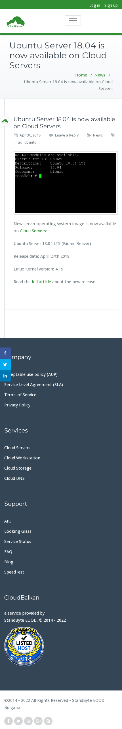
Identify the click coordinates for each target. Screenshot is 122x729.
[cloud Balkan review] (61, 646)
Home (81, 75)
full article (41, 281)
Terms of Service (20, 394)
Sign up (111, 5)
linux (18, 142)
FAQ (8, 551)
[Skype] (48, 721)
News (99, 75)
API (7, 521)
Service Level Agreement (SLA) (33, 384)
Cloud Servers (33, 230)
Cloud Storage (17, 468)
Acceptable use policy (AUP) (31, 374)
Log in (94, 5)
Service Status (17, 541)
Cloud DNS (14, 478)
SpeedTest (14, 572)
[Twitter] (18, 721)
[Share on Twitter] (5, 364)
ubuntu (30, 142)
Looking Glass (17, 531)
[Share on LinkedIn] (5, 375)
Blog (8, 561)
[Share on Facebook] (5, 353)
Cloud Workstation (22, 458)
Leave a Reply (67, 135)
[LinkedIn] (28, 721)
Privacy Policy (17, 405)
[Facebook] (8, 721)
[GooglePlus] (38, 721)
